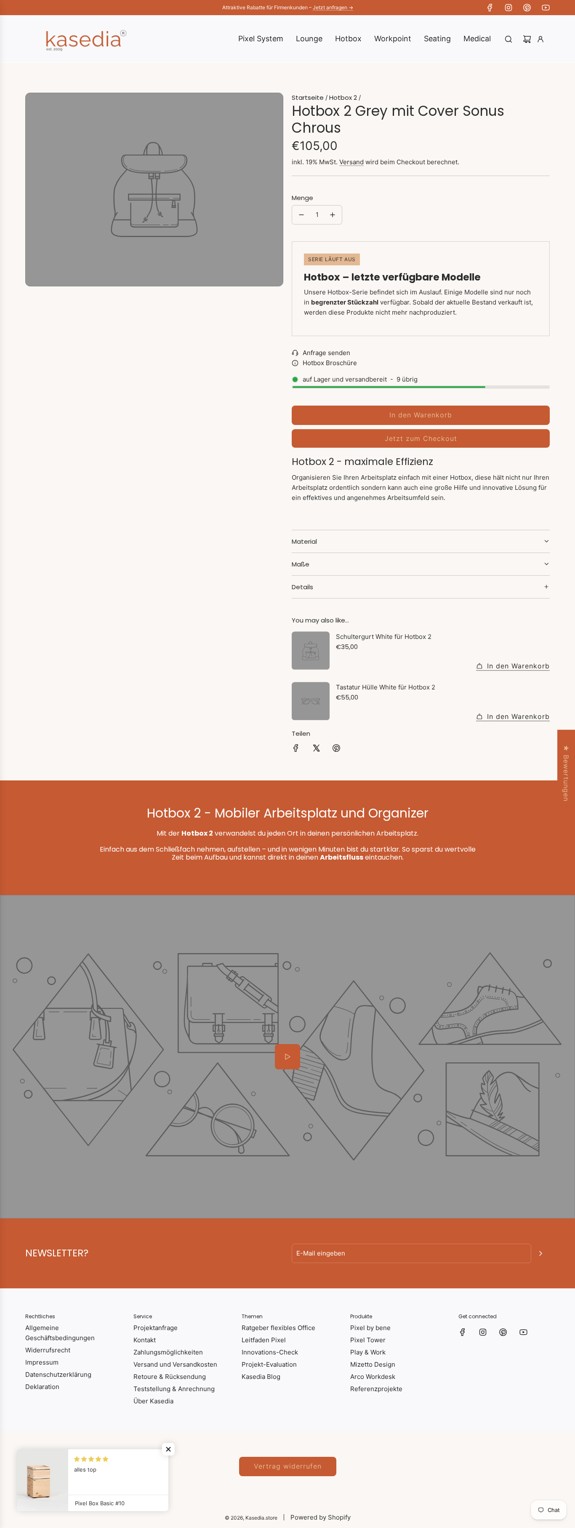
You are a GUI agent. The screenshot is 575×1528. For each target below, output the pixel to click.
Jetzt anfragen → (333, 7)
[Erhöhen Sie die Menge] (332, 215)
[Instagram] (508, 7)
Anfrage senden (326, 353)
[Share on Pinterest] (336, 749)
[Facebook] (490, 7)
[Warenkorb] (527, 39)
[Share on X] (316, 749)
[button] (168, 1449)
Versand (351, 162)
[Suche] (508, 39)
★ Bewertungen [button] (566, 773)
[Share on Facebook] (296, 749)
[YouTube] (545, 7)
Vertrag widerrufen (288, 1466)
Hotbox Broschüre (330, 363)
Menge (302, 197)
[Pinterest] (527, 7)
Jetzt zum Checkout (421, 438)
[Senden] (540, 1253)
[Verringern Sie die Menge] (301, 215)
